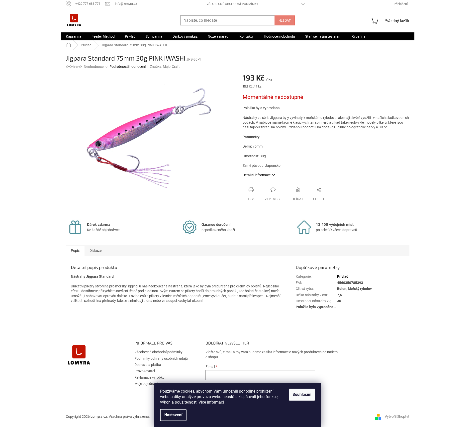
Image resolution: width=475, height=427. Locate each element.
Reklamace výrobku (149, 377)
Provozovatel (144, 371)
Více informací (211, 402)
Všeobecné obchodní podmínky (232, 4)
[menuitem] (73, 36)
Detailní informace (257, 175)
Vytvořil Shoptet (397, 417)
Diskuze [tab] (95, 251)
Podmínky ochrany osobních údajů (161, 358)
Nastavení (173, 415)
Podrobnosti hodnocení (127, 67)
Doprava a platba (147, 365)
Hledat (285, 20)
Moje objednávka (147, 384)
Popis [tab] (75, 251)
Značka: (165, 67)
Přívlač (342, 276)
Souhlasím (301, 394)
